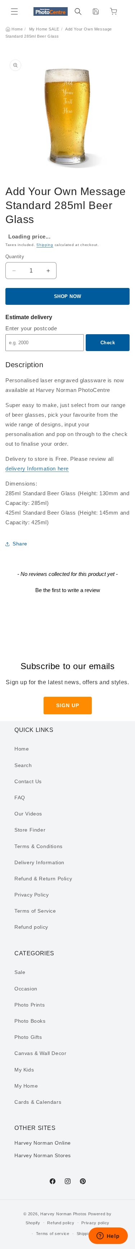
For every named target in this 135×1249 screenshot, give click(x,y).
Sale (19, 972)
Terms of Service (35, 911)
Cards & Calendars (37, 1102)
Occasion (25, 989)
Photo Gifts (28, 1037)
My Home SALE (44, 29)
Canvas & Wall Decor (40, 1053)
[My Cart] (113, 11)
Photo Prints (29, 1005)
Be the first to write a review (67, 590)
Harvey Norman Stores (42, 1155)
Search (23, 765)
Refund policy (31, 927)
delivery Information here (37, 468)
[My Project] (96, 11)
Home (17, 29)
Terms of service (52, 1233)
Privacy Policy (31, 895)
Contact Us (28, 781)
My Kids (24, 1070)
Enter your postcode (31, 328)
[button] (14, 11)
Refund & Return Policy (43, 878)
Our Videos (28, 814)
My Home (26, 1086)
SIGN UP (67, 705)
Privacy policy (95, 1223)
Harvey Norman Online (42, 1143)
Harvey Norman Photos (63, 1214)
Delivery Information (39, 862)
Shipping (44, 245)
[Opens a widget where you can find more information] (108, 1236)
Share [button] (20, 544)
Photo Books (30, 1021)
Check (107, 342)
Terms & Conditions (38, 846)
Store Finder (29, 830)
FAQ (19, 797)
